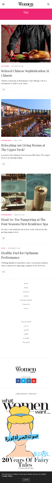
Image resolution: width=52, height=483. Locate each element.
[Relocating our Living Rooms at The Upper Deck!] (26, 118)
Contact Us (26, 304)
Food (3, 248)
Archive (26, 296)
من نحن (26, 326)
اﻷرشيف (26, 330)
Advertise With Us (26, 300)
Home (26, 283)
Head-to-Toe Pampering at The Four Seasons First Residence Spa (24, 221)
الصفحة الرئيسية (26, 321)
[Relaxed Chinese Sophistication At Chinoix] (26, 44)
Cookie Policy (7, 476)
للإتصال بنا (26, 338)
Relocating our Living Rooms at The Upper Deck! (23, 147)
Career (26, 308)
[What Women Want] (26, 4)
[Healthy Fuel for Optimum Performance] (3, 271)
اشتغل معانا (26, 342)
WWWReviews (6, 140)
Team (26, 288)
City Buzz (5, 66)
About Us (26, 292)
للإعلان (26, 334)
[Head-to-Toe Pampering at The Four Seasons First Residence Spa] (26, 192)
